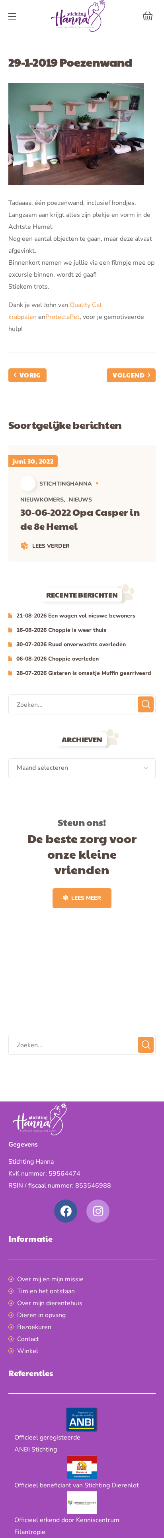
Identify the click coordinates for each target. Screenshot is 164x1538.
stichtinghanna (65, 484)
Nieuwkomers (42, 499)
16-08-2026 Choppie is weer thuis (61, 630)
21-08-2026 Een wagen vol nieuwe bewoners (75, 616)
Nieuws (80, 499)
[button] (148, 16)
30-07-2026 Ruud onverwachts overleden (71, 644)
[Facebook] (65, 1211)
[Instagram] (97, 1211)
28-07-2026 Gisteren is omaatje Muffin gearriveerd (83, 673)
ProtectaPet (62, 317)
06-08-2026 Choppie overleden (57, 659)
